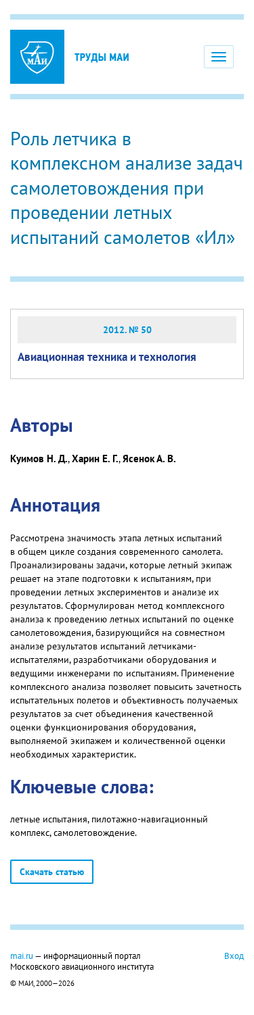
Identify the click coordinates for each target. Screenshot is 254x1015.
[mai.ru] (37, 57)
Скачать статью (52, 872)
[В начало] (102, 56)
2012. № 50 (127, 330)
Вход (234, 955)
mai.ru (21, 955)
